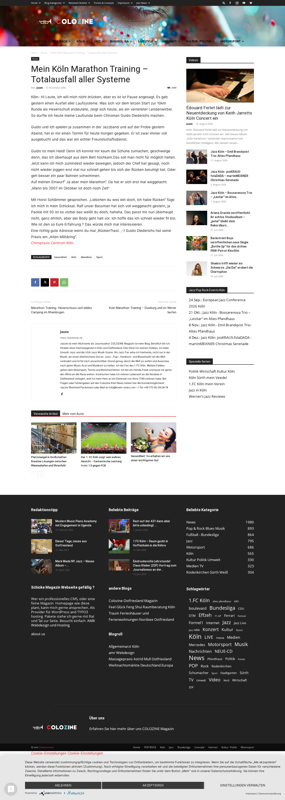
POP (193, 665)
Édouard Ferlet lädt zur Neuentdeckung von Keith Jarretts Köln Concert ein (219, 113)
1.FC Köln (199, 600)
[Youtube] (244, 3)
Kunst (239, 630)
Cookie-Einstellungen (49, 753)
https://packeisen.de (71, 337)
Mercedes (197, 645)
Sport (99, 257)
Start (34, 53)
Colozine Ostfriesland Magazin (133, 600)
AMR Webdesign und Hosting (63, 622)
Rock (205, 666)
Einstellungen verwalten (242, 785)
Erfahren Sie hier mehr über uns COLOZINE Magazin (131, 728)
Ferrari (229, 615)
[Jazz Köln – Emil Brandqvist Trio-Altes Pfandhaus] (196, 157)
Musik (241, 644)
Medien (233, 637)
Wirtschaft (239, 680)
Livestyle (145, 41)
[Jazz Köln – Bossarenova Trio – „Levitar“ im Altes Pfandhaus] (196, 198)
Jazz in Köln (198, 390)
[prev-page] (33, 473)
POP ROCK (59, 41)
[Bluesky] (251, 3)
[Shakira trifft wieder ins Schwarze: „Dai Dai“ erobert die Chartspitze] (196, 268)
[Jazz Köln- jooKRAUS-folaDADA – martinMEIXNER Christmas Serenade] (196, 177)
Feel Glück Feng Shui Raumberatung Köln (142, 606)
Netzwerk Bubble (78, 2)
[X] (45, 282)
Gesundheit (60, 257)
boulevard (198, 608)
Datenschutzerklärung (270, 793)
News (44, 53)
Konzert (211, 629)
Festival (242, 615)
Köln (81, 41)
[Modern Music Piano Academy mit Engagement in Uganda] (41, 526)
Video (215, 679)
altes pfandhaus (222, 601)
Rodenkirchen (221, 666)
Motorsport (230, 41)
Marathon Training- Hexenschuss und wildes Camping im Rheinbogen (61, 310)
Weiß (226, 680)
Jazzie (40, 87)
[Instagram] (237, 3)
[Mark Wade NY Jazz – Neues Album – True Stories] (41, 566)
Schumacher (199, 673)
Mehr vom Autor (73, 413)
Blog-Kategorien (53, 2)
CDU (241, 609)
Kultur (227, 629)
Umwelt (201, 680)
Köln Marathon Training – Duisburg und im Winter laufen (142, 310)
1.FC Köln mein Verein (207, 383)
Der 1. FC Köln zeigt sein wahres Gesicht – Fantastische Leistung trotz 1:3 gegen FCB (101, 461)
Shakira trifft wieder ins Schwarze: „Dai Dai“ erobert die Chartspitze (232, 267)
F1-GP (218, 615)
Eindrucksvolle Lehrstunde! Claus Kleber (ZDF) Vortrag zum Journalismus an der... (154, 565)
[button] (224, 2)
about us (38, 633)
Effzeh (205, 615)
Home (34, 2)
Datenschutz (46, 747)
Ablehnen (63, 785)
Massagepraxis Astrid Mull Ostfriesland (140, 659)
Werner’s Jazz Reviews (207, 396)
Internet (169, 41)
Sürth (244, 673)
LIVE (208, 637)
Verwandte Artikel (46, 413)
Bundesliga (119, 41)
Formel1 (196, 623)
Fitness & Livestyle (104, 2)
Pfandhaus (214, 659)
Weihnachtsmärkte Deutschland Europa (141, 665)
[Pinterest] (54, 282)
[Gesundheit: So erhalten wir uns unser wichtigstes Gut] (153, 437)
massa (220, 638)
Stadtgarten (228, 673)
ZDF (191, 687)
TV (191, 680)
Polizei (241, 659)
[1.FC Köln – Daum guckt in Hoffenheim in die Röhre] (119, 546)
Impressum (124, 2)
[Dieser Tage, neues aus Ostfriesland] (41, 546)
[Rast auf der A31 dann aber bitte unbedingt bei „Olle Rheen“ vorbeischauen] (119, 526)
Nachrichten (200, 651)
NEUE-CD (224, 651)
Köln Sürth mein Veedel (208, 377)
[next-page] (40, 473)
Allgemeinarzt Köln (124, 646)
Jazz (97, 41)
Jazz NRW (194, 630)
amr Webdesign (121, 652)
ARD (236, 601)
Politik (230, 659)
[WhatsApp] (64, 282)
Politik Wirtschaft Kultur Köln (212, 371)
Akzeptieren (153, 785)
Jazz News (141, 2)
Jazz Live (240, 623)
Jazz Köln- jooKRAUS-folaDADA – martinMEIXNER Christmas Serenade (229, 176)
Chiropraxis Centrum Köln (52, 243)
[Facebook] (230, 3)
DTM (192, 615)
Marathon (86, 257)
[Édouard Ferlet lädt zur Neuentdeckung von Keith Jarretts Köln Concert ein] (220, 86)
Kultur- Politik (198, 41)
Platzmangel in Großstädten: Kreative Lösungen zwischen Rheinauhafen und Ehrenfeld (49, 461)
